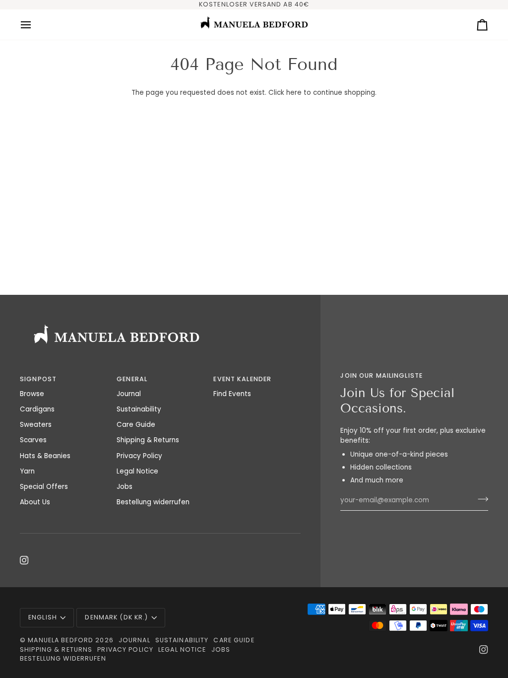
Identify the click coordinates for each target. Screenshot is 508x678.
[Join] (480, 499)
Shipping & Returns (148, 440)
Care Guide (136, 424)
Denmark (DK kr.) (116, 617)
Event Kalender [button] (242, 379)
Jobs (124, 486)
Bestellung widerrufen (153, 502)
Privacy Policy (139, 456)
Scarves (33, 440)
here (294, 92)
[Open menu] (35, 24)
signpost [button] (38, 379)
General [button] (132, 379)
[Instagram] (24, 560)
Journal (129, 394)
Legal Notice (137, 471)
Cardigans (37, 409)
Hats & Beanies (45, 456)
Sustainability (139, 409)
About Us (35, 502)
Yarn (27, 471)
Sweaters (36, 424)
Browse (32, 394)
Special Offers (44, 486)
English (42, 617)
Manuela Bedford (60, 640)
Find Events (232, 394)
